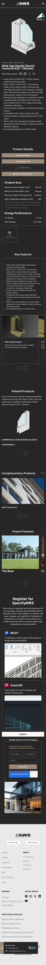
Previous (20, 368)
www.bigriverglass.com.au (17, 951)
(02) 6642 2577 (13, 948)
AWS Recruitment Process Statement (17, 937)
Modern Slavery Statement (13, 919)
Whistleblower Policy (10, 928)
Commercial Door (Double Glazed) (19, 440)
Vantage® (5, 897)
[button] (20, 453)
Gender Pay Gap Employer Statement (17, 932)
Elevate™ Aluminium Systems (12, 901)
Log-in (34, 740)
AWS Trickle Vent (9, 507)
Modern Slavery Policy (11, 923)
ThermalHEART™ (8, 905)
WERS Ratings (25, 168)
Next (26, 368)
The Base (8, 571)
